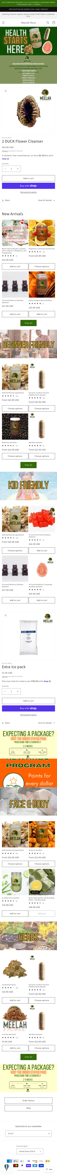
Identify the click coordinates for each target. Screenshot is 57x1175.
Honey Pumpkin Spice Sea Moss (40, 300)
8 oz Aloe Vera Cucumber (11, 898)
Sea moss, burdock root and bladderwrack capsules (39, 394)
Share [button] (7, 200)
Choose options (42, 266)
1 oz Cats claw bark (9, 1034)
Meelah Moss (24, 1170)
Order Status (28, 1100)
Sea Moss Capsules (35, 442)
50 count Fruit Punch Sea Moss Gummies (40, 536)
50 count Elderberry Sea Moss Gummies (12, 301)
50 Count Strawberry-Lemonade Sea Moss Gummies (40, 585)
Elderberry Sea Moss (9, 442)
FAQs (28, 1108)
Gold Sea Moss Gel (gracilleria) (13, 393)
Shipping (5, 151)
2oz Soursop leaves (9, 985)
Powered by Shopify (34, 1170)
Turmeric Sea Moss (35, 850)
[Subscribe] (49, 1133)
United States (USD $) (27, 1151)
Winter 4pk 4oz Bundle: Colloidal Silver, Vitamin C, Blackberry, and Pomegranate (14, 251)
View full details (45, 200)
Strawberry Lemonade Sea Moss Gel (42, 249)
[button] (3, 23)
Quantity (5, 163)
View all (28, 323)
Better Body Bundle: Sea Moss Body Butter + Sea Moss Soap (42, 899)
